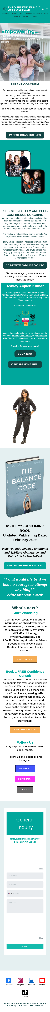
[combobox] (10, 893)
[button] (46, 8)
